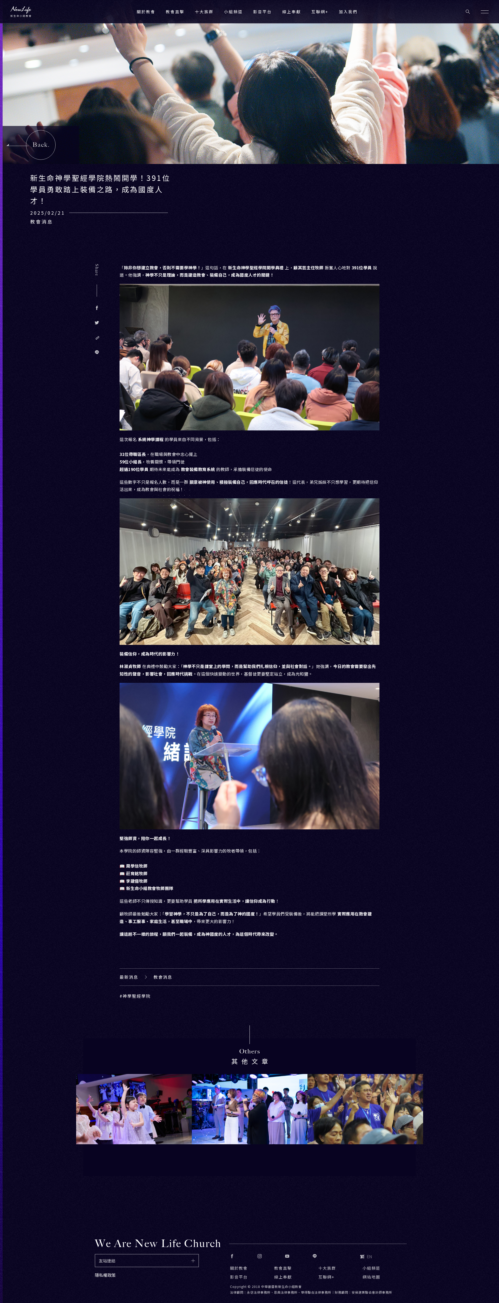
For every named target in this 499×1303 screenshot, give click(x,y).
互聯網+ (320, 11)
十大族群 (327, 1268)
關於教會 (239, 1268)
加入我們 (348, 11)
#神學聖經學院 (135, 996)
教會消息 (163, 977)
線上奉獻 (283, 1277)
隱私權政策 (105, 1275)
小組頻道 (233, 11)
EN (369, 1256)
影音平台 (239, 1277)
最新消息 (129, 977)
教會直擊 (283, 1268)
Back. (41, 144)
